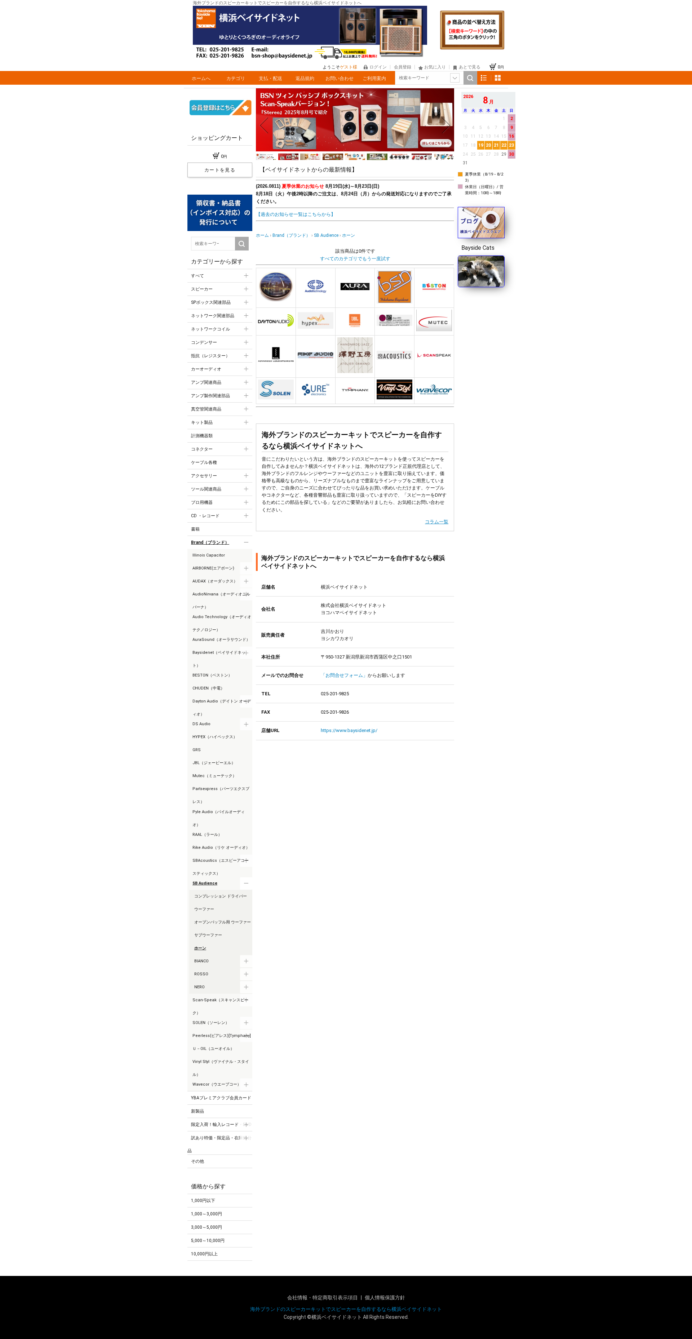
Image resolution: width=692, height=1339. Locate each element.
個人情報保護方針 (385, 1297)
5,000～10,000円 (208, 1240)
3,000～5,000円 (206, 1227)
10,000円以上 (204, 1253)
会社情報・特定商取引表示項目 (323, 1297)
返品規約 (305, 78)
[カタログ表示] (498, 78)
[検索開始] (470, 78)
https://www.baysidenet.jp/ (349, 730)
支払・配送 (270, 78)
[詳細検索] (455, 78)
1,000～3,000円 (206, 1213)
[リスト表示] (484, 78)
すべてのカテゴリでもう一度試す (355, 258)
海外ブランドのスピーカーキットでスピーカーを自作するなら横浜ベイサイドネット (346, 1309)
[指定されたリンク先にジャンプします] (355, 149)
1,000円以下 (203, 1200)
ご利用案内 (374, 78)
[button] (264, 125)
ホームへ (201, 78)
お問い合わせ (339, 78)
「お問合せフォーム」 (344, 675)
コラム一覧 (436, 521)
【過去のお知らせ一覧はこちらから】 (296, 214)
